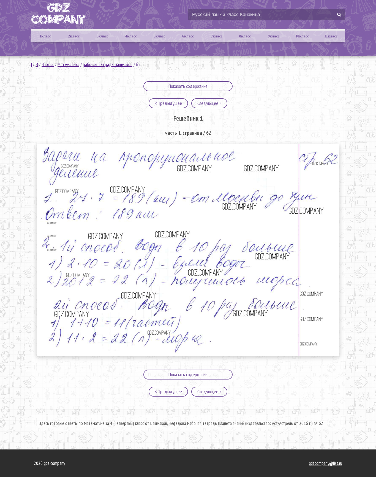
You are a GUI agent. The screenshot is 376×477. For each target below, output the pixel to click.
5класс (159, 36)
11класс (330, 36)
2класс (74, 36)
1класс (45, 36)
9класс (273, 36)
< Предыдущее (168, 103)
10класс (302, 36)
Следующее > (209, 103)
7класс (216, 36)
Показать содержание (188, 86)
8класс (245, 36)
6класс (188, 36)
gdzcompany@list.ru (325, 463)
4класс (131, 36)
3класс (102, 36)
